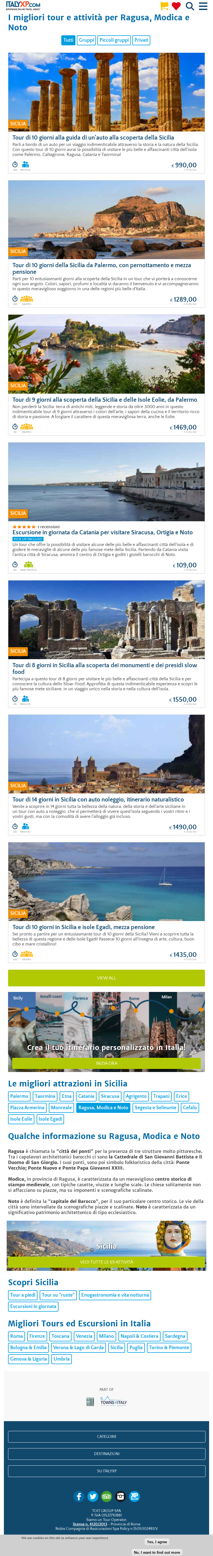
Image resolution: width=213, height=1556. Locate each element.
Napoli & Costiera (139, 1336)
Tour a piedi (22, 1295)
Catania (86, 1096)
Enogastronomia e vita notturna (115, 1295)
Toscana (60, 1336)
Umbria (62, 1359)
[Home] (23, 6)
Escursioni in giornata (33, 1306)
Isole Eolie (21, 1119)
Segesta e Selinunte (155, 1108)
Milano (106, 1336)
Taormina (45, 1096)
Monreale (61, 1108)
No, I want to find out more (157, 1552)
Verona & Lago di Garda (78, 1348)
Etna (67, 1096)
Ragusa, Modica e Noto (103, 1108)
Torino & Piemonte (169, 1348)
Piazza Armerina (27, 1108)
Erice (181, 1096)
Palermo (19, 1096)
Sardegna (175, 1336)
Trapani (161, 1096)
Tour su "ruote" (58, 1295)
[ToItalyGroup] (107, 1406)
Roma (16, 1336)
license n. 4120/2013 (90, 1524)
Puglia (136, 1348)
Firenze (37, 1336)
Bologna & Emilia (28, 1348)
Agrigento (136, 1096)
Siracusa (110, 1096)
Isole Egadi (50, 1119)
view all (106, 978)
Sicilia (116, 1348)
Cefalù (190, 1108)
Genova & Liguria (28, 1359)
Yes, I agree (157, 1542)
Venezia (84, 1336)
